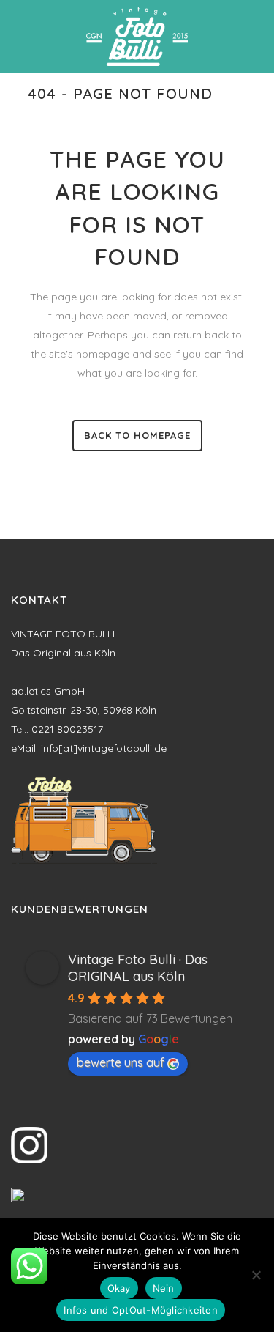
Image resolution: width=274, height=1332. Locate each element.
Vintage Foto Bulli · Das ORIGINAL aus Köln (138, 968)
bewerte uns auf (120, 1062)
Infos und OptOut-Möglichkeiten (141, 1310)
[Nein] (255, 1275)
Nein (164, 1288)
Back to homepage (137, 435)
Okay (119, 1288)
